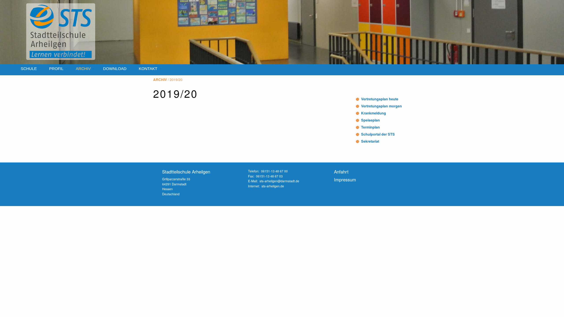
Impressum (345, 179)
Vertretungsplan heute (379, 98)
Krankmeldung (373, 113)
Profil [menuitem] (56, 68)
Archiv (160, 79)
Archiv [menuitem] (83, 68)
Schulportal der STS (378, 134)
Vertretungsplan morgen (381, 106)
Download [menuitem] (114, 68)
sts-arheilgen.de (273, 186)
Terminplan (370, 127)
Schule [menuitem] (29, 68)
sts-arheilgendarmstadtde (279, 181)
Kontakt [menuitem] (148, 68)
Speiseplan (370, 120)
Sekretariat (370, 141)
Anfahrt (341, 171)
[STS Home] (61, 31)
